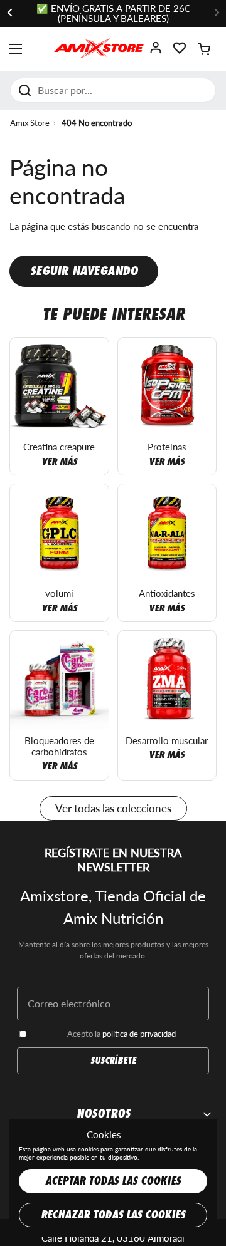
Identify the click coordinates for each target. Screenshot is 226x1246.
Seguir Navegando (83, 271)
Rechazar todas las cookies (113, 1215)
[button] (204, 48)
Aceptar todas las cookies (113, 1181)
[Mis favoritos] (179, 52)
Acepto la (121, 1034)
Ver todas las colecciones (113, 808)
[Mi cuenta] (156, 52)
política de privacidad (139, 1034)
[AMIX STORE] (99, 48)
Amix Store (30, 123)
